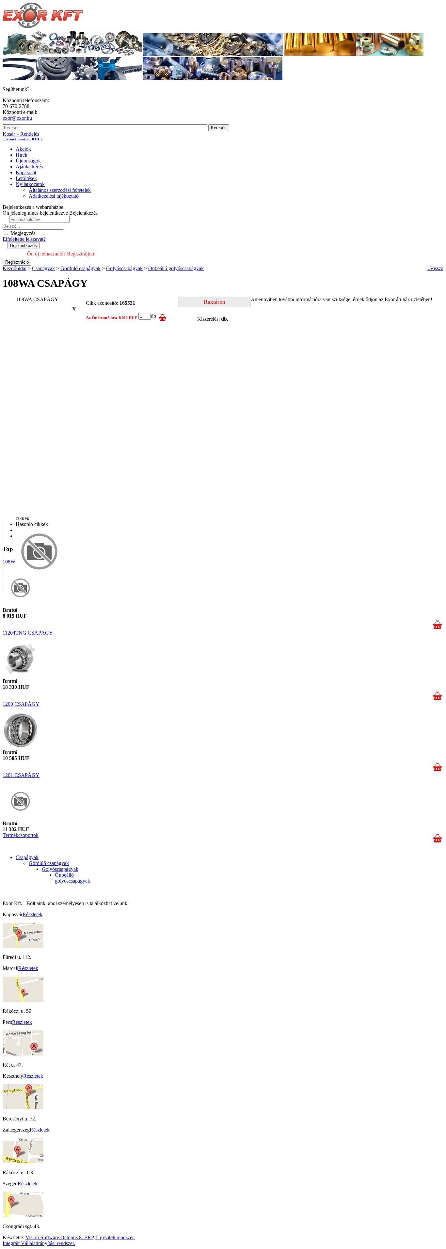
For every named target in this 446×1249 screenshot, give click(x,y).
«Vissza (435, 268)
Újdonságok (28, 160)
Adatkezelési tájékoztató (54, 196)
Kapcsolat (26, 172)
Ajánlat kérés (29, 166)
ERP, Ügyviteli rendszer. (109, 1237)
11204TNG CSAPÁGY (28, 633)
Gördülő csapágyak (49, 863)
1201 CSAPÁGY (21, 775)
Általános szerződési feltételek (60, 190)
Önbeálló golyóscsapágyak (72, 878)
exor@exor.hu (17, 118)
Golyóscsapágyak (60, 869)
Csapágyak (27, 857)
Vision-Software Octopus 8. (54, 1237)
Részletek (32, 914)
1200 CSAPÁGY (21, 704)
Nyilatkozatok (30, 184)
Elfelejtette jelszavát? (24, 239)
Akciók (23, 149)
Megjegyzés (22, 233)
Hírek (21, 155)
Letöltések (26, 178)
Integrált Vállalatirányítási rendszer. (39, 1243)
